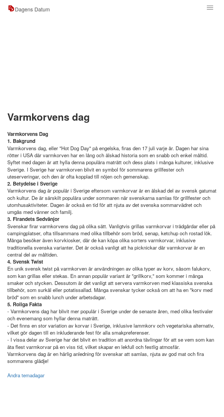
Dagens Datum (32, 9)
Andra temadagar (26, 375)
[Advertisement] (112, 62)
